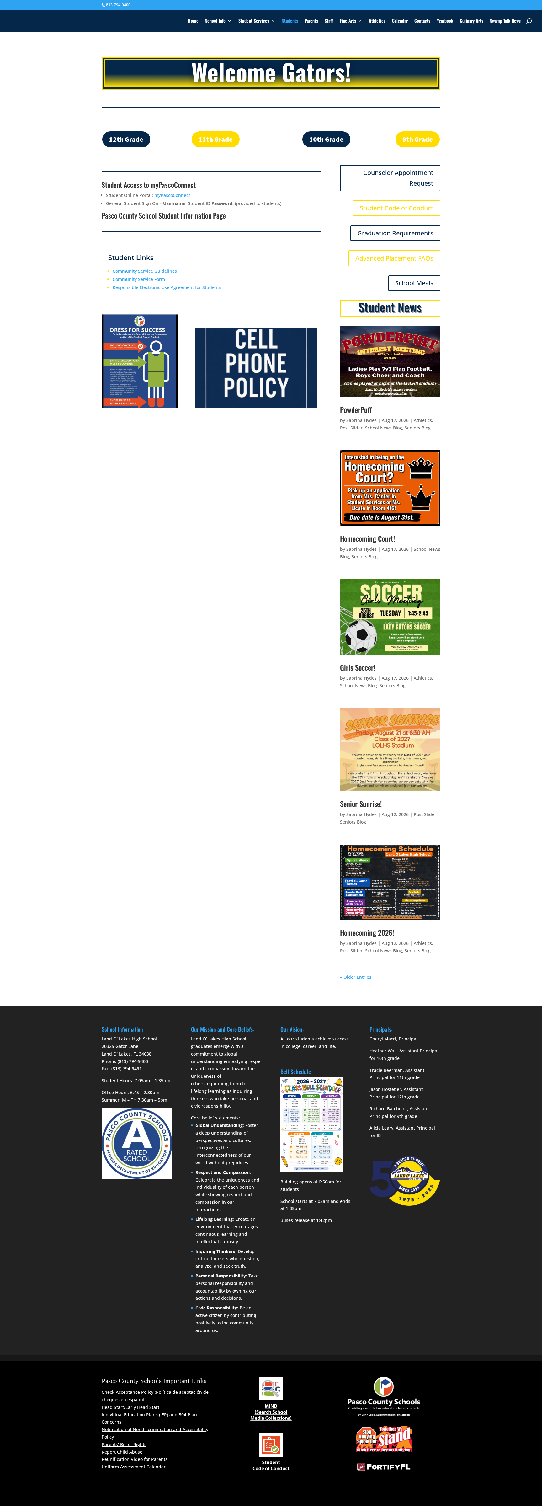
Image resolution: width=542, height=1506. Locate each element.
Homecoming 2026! (367, 932)
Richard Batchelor (388, 1109)
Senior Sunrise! (361, 803)
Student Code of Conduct (396, 208)
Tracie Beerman (386, 1070)
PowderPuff (356, 409)
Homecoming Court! (367, 538)
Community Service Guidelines (145, 271)
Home (193, 21)
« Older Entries (355, 977)
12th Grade (126, 139)
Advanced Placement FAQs (394, 258)
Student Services (253, 21)
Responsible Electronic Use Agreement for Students (167, 287)
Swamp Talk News (505, 21)
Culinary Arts (471, 21)
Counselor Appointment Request (398, 177)
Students (290, 21)
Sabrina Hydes (361, 420)
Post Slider (351, 428)
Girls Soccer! (357, 667)
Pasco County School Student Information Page (164, 215)
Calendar (400, 21)
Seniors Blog (418, 428)
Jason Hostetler (385, 1089)
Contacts (422, 21)
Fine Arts (348, 21)
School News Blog (383, 428)
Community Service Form (139, 279)
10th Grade (326, 139)
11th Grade (216, 139)
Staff (329, 21)
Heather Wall (383, 1051)
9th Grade (417, 139)
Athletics (377, 21)
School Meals (414, 283)
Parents (311, 21)
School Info (215, 21)
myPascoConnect (172, 195)
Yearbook (445, 21)
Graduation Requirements (395, 233)
